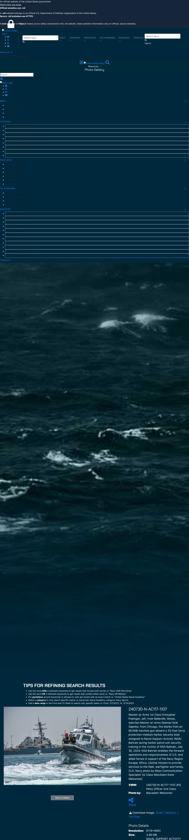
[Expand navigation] (82, 63)
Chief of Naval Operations (20, 134)
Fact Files (13, 239)
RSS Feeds (14, 243)
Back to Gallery (62, 797)
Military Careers (15, 201)
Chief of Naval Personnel (20, 147)
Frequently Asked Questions (21, 247)
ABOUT (3, 101)
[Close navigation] (1, 79)
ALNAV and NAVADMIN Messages (23, 251)
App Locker (14, 222)
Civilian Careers (14, 204)
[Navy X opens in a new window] (8, 40)
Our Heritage (13, 117)
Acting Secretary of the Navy (22, 126)
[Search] (107, 63)
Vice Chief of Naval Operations (22, 138)
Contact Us (14, 255)
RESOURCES (5, 209)
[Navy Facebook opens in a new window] (8, 36)
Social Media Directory (19, 218)
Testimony (12, 172)
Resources (5, 52)
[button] (94, 4)
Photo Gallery (15, 213)
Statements (13, 180)
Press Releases (14, 168)
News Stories (14, 184)
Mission (11, 113)
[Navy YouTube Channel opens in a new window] (8, 46)
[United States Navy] (12, 32)
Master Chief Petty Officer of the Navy (26, 143)
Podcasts (13, 230)
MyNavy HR (13, 193)
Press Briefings (15, 164)
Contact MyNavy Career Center (22, 197)
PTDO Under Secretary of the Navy (24, 130)
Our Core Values (15, 105)
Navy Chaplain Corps (18, 234)
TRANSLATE (5, 260)
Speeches (12, 176)
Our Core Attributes (17, 109)
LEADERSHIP (5, 121)
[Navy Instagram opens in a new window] (8, 43)
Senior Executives (17, 151)
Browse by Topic (16, 226)
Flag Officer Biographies (19, 155)
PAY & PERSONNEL (8, 188)
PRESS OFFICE (6, 160)
